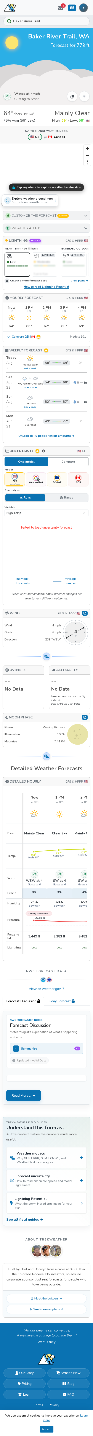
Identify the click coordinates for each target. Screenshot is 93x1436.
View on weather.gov (45, 988)
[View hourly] (85, 613)
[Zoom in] (87, 148)
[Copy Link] (72, 96)
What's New (70, 1373)
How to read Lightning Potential (46, 287)
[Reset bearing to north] (87, 162)
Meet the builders (46, 1298)
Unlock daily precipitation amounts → (46, 436)
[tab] (23, 1001)
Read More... (21, 1095)
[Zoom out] (87, 155)
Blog (70, 1383)
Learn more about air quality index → (68, 698)
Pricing (27, 1383)
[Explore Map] (72, 8)
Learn (27, 1394)
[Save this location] (84, 96)
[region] (46, 175)
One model (26, 462)
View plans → (79, 280)
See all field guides (24, 1219)
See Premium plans (46, 1309)
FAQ (70, 1394)
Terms (38, 1405)
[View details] (85, 717)
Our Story (26, 1373)
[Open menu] (83, 7)
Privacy (53, 1405)
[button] (46, 215)
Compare (68, 462)
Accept (46, 1429)
